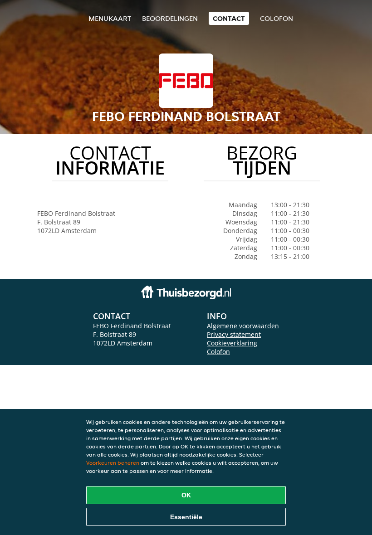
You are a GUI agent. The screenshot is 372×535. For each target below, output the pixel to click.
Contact (229, 18)
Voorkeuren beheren (112, 462)
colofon (276, 18)
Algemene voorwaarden (243, 325)
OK (186, 495)
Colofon (218, 351)
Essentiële (186, 516)
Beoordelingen (170, 18)
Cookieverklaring (232, 343)
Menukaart (109, 18)
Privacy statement (234, 334)
